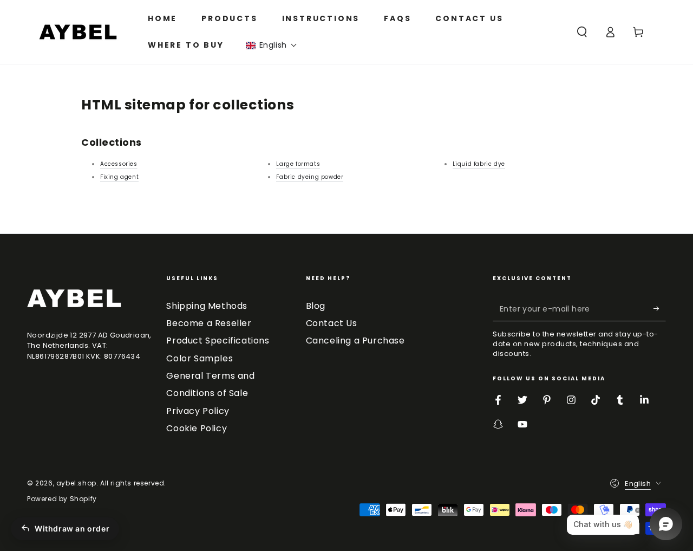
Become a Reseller (208, 323)
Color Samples (199, 358)
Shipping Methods (206, 306)
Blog (315, 306)
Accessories (119, 164)
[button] (271, 45)
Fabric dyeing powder (309, 177)
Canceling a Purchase (355, 340)
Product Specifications (217, 340)
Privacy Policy (197, 411)
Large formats (298, 164)
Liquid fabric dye (479, 164)
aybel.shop (76, 483)
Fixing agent (119, 177)
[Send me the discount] (659, 309)
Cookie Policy (196, 428)
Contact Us (331, 323)
